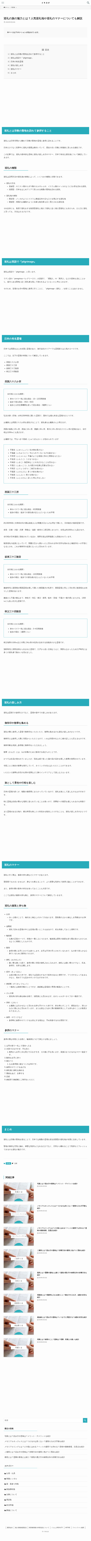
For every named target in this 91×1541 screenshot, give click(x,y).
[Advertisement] (45, 101)
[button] (88, 3)
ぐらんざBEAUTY (57, 1527)
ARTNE (67, 1527)
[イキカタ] (45, 3)
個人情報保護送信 (21, 1527)
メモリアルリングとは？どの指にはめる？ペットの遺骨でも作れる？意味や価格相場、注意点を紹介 (44, 1447)
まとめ (13, 73)
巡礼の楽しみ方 (17, 65)
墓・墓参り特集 (12, 1484)
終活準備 (9, 1505)
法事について (11, 1494)
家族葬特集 (10, 1489)
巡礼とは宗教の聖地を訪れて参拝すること (28, 54)
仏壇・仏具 (10, 1473)
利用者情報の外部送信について (39, 1527)
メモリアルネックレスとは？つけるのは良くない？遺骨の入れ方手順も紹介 (35, 1441)
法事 (15, 1163)
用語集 (8, 1163)
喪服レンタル (11, 1479)
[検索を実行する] (85, 1420)
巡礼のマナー (16, 69)
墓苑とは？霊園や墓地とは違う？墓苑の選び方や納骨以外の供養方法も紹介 (35, 1457)
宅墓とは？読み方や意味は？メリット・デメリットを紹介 (28, 1436)
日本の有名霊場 (17, 62)
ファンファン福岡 (78, 1527)
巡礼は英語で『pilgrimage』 (22, 58)
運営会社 (10, 1527)
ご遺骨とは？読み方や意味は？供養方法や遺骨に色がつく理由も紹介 (32, 1452)
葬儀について (11, 1510)
